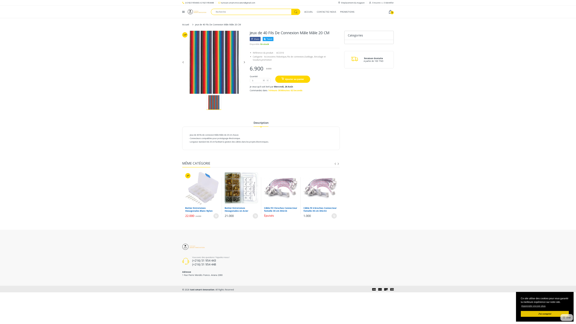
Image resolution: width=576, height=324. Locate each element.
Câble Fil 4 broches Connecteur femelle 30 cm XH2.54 (320, 209)
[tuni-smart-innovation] (197, 12)
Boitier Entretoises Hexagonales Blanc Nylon (199, 209)
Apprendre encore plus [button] (533, 306)
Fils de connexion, (295, 56)
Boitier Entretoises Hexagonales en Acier (236, 209)
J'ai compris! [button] (544, 314)
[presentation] (335, 164)
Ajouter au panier (294, 79)
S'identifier (389, 2)
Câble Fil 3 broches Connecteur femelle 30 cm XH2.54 (280, 209)
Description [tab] (261, 122)
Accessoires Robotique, (275, 56)
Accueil (185, 24)
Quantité (254, 76)
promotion (266, 59)
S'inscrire (376, 2)
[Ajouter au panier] (216, 216)
